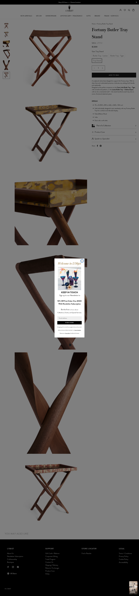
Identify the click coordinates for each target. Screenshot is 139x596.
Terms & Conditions (78, 330)
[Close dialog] (82, 261)
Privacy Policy (67, 333)
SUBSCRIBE (69, 323)
